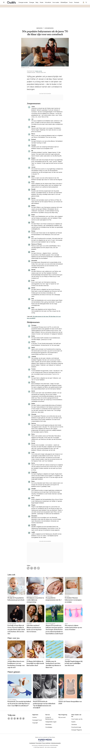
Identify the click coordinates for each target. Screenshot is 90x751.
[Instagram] (15, 718)
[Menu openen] (4, 2)
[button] (46, 743)
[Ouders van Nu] (11, 2)
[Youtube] (18, 718)
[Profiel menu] (83, 2)
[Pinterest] (20, 718)
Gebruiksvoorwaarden (56, 743)
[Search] (86, 2)
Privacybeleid (39, 743)
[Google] (9, 718)
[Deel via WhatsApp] (31, 568)
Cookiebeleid (32, 743)
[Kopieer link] (28, 568)
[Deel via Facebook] (35, 568)
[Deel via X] (38, 568)
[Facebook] (12, 718)
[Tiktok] (23, 718)
